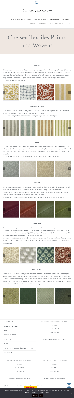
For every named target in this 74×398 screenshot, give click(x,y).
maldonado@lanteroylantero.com (54, 339)
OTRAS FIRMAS (54, 19)
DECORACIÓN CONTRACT (62, 23)
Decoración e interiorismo (23, 385)
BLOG (51, 23)
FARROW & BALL (10, 321)
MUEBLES (32, 23)
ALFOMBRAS (42, 23)
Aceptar (35, 395)
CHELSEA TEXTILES (40, 19)
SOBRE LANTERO (10, 335)
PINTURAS (65, 19)
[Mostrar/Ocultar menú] (50, 10)
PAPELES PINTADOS (17, 19)
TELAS (29, 19)
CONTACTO (8, 353)
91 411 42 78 (55, 328)
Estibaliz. (42, 385)
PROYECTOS (8, 339)
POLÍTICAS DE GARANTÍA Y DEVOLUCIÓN (18, 348)
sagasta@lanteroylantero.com (19, 378)
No (41, 395)
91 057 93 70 (19, 367)
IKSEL (6, 330)
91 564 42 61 (54, 367)
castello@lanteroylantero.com (54, 378)
